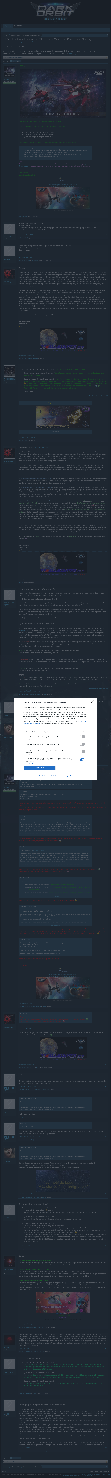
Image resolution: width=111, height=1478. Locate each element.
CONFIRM (40, 768)
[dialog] (55, 739)
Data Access (55, 776)
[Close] (93, 702)
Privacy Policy (68, 776)
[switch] (82, 736)
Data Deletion (43, 776)
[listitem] (55, 732)
